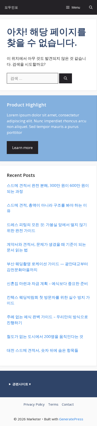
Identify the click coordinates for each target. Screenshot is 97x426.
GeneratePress (71, 419)
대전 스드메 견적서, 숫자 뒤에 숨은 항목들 (42, 350)
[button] (91, 7)
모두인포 (11, 7)
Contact (68, 404)
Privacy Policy (34, 404)
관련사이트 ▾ (21, 384)
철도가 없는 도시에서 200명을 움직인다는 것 (45, 336)
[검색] (65, 78)
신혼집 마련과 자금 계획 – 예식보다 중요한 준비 (47, 283)
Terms (53, 404)
